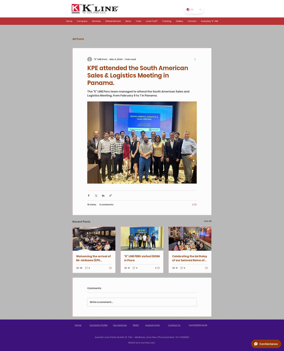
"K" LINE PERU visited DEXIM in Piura (142, 258)
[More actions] (195, 59)
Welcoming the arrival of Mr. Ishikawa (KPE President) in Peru (93, 258)
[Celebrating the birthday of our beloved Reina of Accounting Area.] (190, 239)
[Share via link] (110, 195)
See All (208, 221)
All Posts (78, 39)
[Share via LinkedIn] (103, 195)
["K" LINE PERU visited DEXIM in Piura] (142, 239)
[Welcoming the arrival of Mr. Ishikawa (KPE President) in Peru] (94, 239)
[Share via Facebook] (88, 195)
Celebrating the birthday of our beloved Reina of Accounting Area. (189, 258)
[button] (82, 21)
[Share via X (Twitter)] (96, 195)
